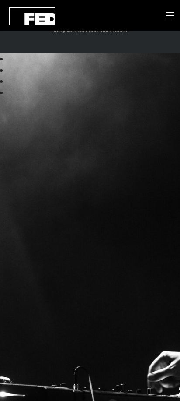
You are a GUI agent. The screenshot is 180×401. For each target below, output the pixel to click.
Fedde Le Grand (32, 16)
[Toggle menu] (168, 15)
